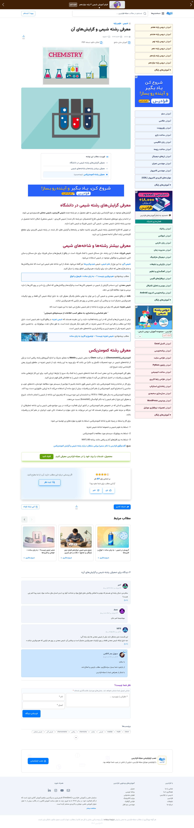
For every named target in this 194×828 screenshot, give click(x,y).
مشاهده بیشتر (91, 808)
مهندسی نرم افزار (129, 804)
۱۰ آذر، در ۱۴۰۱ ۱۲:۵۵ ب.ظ (113, 632)
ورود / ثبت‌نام (28, 13)
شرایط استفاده (109, 819)
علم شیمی (105, 264)
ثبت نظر (47, 482)
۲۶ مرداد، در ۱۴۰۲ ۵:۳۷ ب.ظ (112, 588)
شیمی (125, 23)
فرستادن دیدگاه (31, 713)
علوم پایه (117, 23)
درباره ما (170, 804)
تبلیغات (170, 801)
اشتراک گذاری (121, 506)
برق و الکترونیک (129, 798)
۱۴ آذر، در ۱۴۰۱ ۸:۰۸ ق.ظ (110, 657)
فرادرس (170, 798)
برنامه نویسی (130, 792)
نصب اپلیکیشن (36, 761)
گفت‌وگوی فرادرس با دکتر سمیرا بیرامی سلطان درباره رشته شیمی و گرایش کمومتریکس (90, 446)
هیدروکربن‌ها (89, 264)
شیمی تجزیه (57, 319)
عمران (133, 788)
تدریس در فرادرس (166, 795)
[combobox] (108, 13)
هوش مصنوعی (129, 795)
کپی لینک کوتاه (29, 506)
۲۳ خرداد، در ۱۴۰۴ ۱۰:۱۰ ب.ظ (109, 613)
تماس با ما (169, 788)
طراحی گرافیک (130, 801)
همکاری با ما (168, 792)
